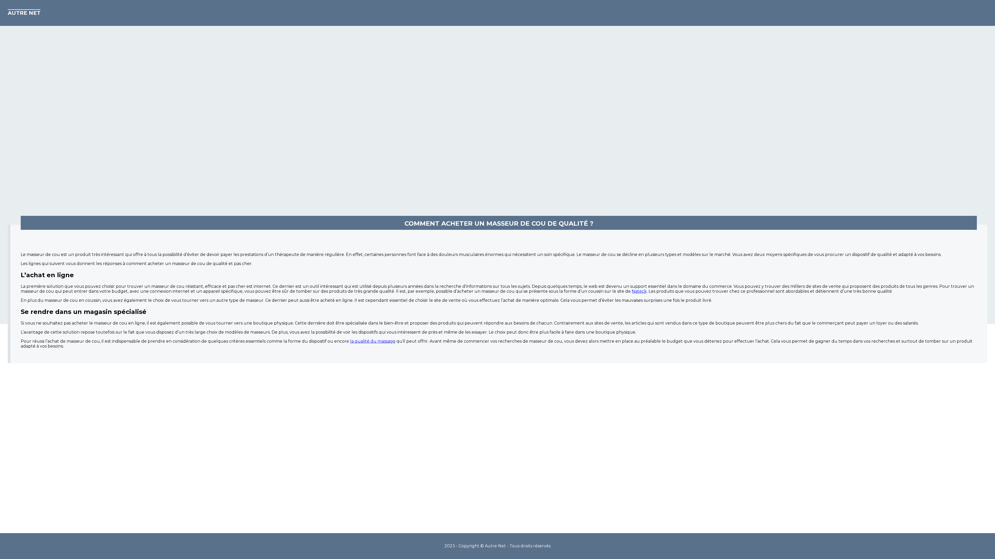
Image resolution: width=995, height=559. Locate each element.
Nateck (639, 291)
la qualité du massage (372, 341)
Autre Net (24, 13)
